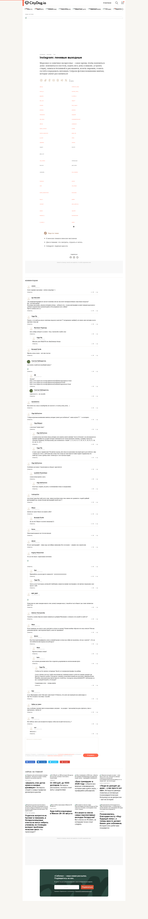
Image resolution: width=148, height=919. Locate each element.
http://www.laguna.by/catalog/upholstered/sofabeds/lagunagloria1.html (51, 381)
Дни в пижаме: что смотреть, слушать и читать (64, 242)
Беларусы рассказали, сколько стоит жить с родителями (61, 786)
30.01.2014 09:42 (36, 692)
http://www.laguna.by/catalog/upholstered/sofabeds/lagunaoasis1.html (50, 384)
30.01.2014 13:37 (38, 637)
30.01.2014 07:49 (36, 626)
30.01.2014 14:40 (41, 649)
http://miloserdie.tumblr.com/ (57, 332)
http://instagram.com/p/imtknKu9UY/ (74, 678)
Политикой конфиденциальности (83, 891)
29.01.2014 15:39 (38, 474)
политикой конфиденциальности (66, 754)
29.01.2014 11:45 (35, 351)
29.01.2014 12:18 (35, 403)
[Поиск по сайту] (116, 3)
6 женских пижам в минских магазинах (61, 238)
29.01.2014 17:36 (35, 554)
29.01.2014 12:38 (36, 415)
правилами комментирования (54, 755)
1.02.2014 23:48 (38, 729)
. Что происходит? (36, 823)
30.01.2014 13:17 (35, 706)
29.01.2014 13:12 (35, 464)
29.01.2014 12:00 (36, 362)
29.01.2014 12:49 (38, 425)
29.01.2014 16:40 (38, 519)
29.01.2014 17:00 (36, 542)
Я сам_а (102, 811)
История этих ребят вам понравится (111, 821)
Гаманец (52, 780)
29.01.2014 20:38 (36, 595)
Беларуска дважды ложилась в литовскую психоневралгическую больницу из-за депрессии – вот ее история (111, 793)
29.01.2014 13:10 (40, 434)
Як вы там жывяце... (30, 813)
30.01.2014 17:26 (43, 669)
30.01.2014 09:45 (38, 572)
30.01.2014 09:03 (38, 329)
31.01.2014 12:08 (35, 719)
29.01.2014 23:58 (36, 614)
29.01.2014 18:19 (40, 484)
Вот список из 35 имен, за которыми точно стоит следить (85, 818)
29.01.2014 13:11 (37, 376)
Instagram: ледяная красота (57, 246)
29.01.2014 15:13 (35, 509)
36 (54, 54)
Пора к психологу (105, 783)
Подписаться (87, 887)
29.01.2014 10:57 (36, 287)
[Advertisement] (74, 268)
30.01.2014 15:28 (41, 339)
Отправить (90, 755)
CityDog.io (42, 54)
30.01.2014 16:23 (41, 659)
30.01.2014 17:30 (41, 449)
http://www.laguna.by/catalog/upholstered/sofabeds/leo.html (47, 382)
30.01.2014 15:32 (38, 581)
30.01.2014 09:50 (38, 391)
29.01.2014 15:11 (35, 496)
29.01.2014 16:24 (36, 531)
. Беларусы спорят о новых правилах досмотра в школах (35, 787)
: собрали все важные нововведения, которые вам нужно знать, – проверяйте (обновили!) (86, 786)
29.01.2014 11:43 (35, 318)
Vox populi (28, 780)
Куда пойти (53, 808)
